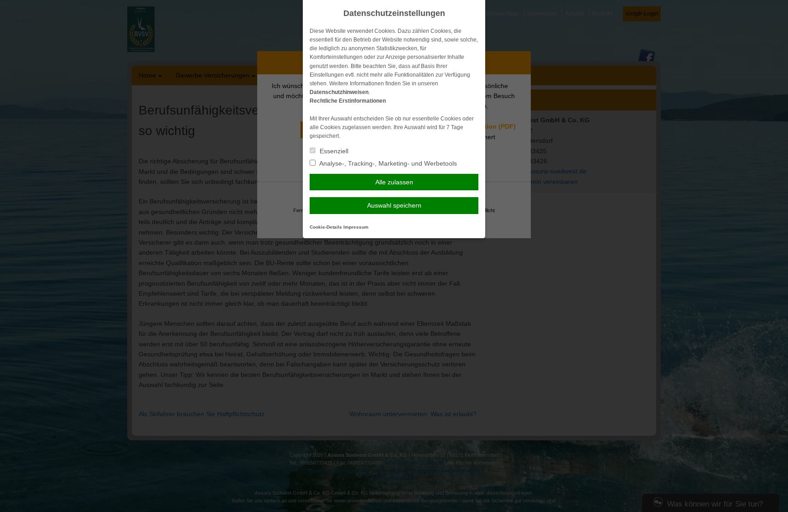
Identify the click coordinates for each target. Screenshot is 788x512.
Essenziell (333, 151)
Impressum (355, 227)
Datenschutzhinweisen (339, 92)
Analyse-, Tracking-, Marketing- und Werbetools (387, 163)
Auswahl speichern (394, 205)
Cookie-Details (326, 227)
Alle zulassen (394, 182)
